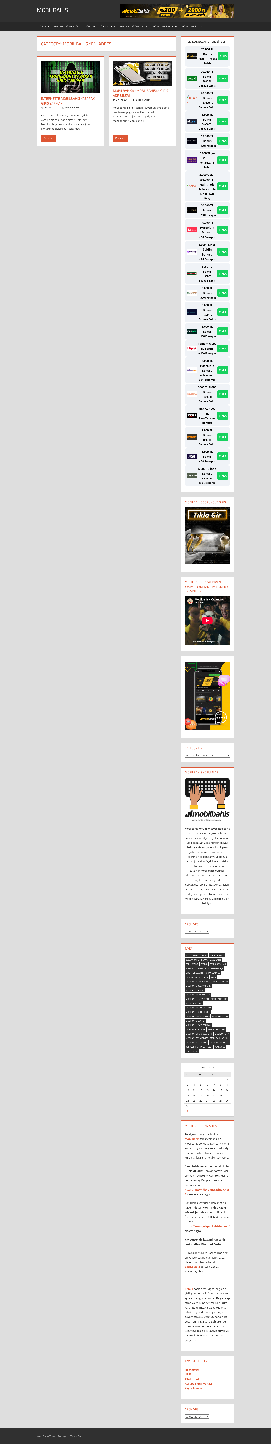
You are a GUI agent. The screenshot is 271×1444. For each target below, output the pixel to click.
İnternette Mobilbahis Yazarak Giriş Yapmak (68, 101)
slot (210, 1046)
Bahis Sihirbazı (217, 955)
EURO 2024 (191, 968)
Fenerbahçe (217, 968)
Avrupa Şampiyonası (198, 1383)
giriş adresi (198, 972)
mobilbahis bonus (195, 990)
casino (204, 964)
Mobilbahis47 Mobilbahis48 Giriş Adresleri (140, 93)
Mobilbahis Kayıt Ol (66, 26)
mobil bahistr (72, 107)
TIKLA (223, 78)
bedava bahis (192, 959)
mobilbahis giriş (219, 999)
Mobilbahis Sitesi (216, 1029)
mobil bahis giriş (194, 1003)
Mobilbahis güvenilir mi (198, 1016)
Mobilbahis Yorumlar (98, 26)
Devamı (47, 138)
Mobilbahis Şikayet (219, 1042)
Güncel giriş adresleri (197, 977)
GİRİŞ (223, 56)
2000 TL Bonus (193, 955)
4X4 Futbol (192, 1379)
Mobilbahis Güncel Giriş (198, 1012)
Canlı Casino (192, 964)
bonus (204, 959)
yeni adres (220, 1046)
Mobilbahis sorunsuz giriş (199, 1033)
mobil (213, 977)
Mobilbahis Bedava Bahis (198, 986)
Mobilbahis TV (190, 26)
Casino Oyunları (218, 964)
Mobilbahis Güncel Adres (198, 1007)
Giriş (43, 26)
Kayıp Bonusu (194, 1388)
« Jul (186, 1110)
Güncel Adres (213, 972)
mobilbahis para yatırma (198, 1025)
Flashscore (192, 1369)
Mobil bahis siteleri (195, 1029)
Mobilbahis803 (220, 981)
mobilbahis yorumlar (196, 1042)
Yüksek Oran (192, 1051)
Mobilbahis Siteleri (132, 26)
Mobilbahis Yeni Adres (197, 1038)
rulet (203, 1046)
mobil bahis (205, 981)
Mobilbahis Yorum (219, 1038)
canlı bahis (215, 959)
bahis (204, 955)
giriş (188, 972)
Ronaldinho (192, 1046)
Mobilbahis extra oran (197, 999)
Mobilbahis (52, 10)
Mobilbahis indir (220, 1016)
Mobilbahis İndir (163, 26)
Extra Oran (203, 968)
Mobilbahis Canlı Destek (198, 994)
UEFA (188, 1374)
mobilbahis (191, 981)
